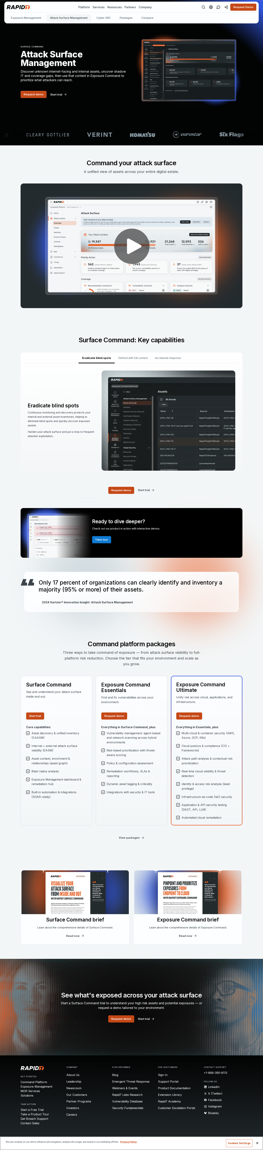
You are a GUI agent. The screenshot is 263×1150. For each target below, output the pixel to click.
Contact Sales (30, 1123)
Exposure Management (26, 17)
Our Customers (76, 1095)
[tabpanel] (131, 420)
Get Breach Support (34, 1118)
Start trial (35, 716)
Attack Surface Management (68, 17)
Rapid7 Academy (169, 1101)
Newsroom (73, 1088)
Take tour (101, 539)
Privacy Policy (128, 1142)
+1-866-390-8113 (215, 1073)
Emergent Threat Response (131, 1081)
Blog (115, 1075)
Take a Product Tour (35, 1114)
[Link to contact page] (218, 7)
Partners (130, 7)
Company (145, 7)
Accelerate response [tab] (168, 358)
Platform (84, 7)
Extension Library (170, 1095)
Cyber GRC (103, 17)
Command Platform (34, 1082)
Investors (72, 1108)
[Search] (203, 7)
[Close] (257, 1143)
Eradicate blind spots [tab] (96, 358)
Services (98, 7)
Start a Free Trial (32, 1110)
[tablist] (131, 358)
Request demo (33, 94)
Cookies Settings (239, 1143)
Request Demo (243, 7)
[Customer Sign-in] (226, 7)
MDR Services (30, 1091)
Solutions (27, 1095)
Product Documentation (174, 1088)
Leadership (73, 1081)
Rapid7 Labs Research (127, 1095)
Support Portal (168, 1081)
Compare (147, 17)
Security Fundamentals (127, 1108)
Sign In (162, 1075)
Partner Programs (78, 1101)
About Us (72, 1075)
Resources (114, 7)
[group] (131, 134)
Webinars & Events (125, 1088)
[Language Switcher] (211, 7)
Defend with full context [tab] (133, 358)
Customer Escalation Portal (176, 1108)
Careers (71, 1114)
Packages (126, 17)
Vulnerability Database (127, 1101)
